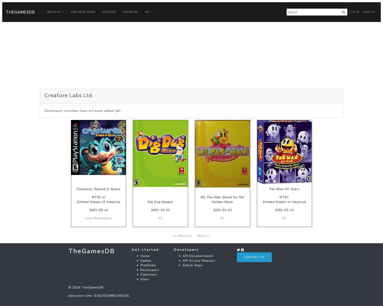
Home (145, 256)
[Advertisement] (191, 55)
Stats (145, 279)
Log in (354, 12)
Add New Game (83, 12)
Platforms (148, 265)
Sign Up (369, 12)
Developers (150, 270)
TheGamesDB (20, 12)
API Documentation (198, 256)
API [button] (148, 12)
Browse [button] (54, 12)
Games (146, 261)
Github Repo (193, 265)
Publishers (149, 275)
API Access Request (199, 261)
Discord (109, 12)
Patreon (130, 12)
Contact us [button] (254, 257)
